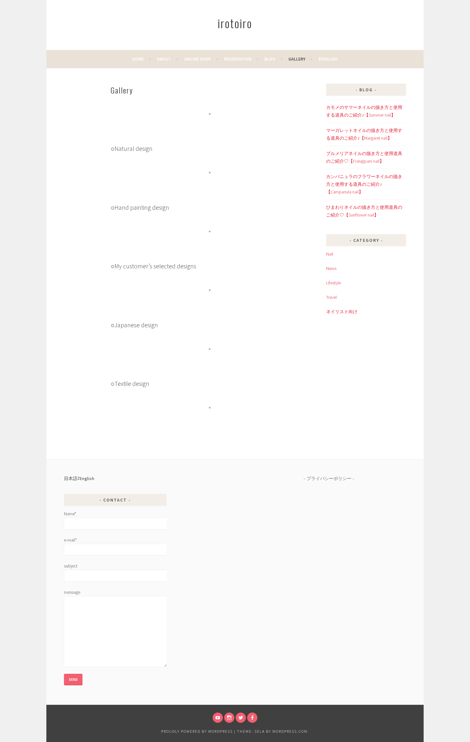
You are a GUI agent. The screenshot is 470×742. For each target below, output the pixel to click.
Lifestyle (333, 283)
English (87, 478)
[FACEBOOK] (252, 718)
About (164, 59)
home (138, 59)
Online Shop (197, 59)
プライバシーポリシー (329, 478)
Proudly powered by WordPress (197, 731)
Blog (269, 59)
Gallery (296, 59)
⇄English (328, 59)
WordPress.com (290, 731)
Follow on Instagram (214, 125)
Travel (331, 297)
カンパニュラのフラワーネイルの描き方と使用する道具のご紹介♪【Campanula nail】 (364, 184)
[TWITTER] (241, 718)
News (331, 268)
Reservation (237, 59)
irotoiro (235, 22)
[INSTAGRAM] (229, 718)
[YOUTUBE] (218, 718)
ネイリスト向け (341, 311)
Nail (329, 254)
